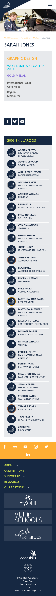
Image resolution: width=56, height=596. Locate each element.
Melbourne (14, 96)
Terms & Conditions (28, 584)
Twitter (15, 121)
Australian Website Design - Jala (28, 591)
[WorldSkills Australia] (7, 5)
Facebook (7, 121)
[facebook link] (4, 447)
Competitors (25, 38)
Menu (50, 4)
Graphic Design (22, 59)
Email (22, 121)
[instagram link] (36, 447)
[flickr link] (15, 447)
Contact (28, 587)
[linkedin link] (28, 454)
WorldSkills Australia (11, 38)
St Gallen (36, 38)
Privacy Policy (28, 581)
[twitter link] (46, 447)
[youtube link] (25, 447)
